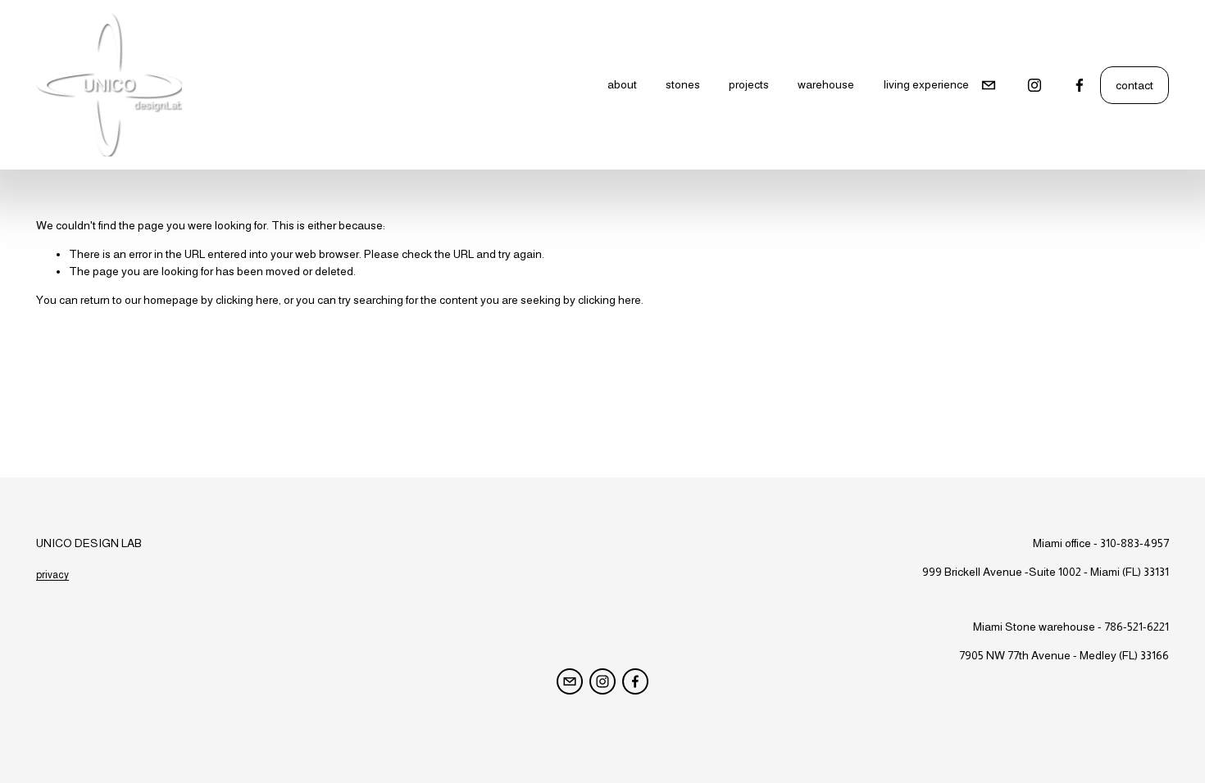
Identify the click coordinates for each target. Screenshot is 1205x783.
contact (1134, 85)
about (622, 84)
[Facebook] (1079, 85)
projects (749, 84)
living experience (926, 84)
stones (683, 84)
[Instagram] (1034, 85)
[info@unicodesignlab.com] (988, 85)
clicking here (247, 299)
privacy (52, 575)
